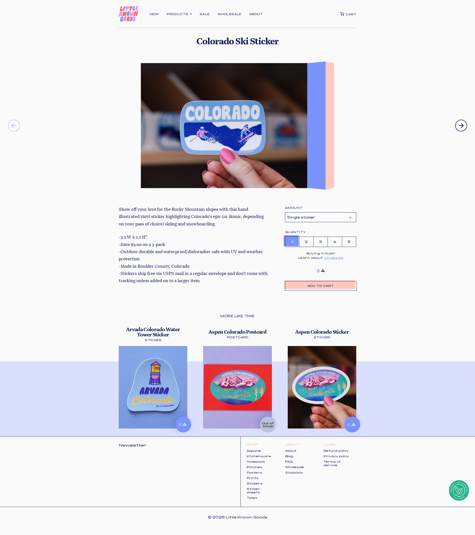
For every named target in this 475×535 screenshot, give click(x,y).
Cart (351, 14)
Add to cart (321, 285)
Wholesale (229, 14)
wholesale (333, 257)
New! (154, 14)
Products (179, 13)
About (256, 14)
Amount (294, 207)
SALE (205, 14)
